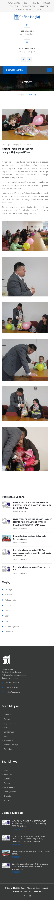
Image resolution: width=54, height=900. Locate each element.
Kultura (8, 605)
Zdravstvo (9, 632)
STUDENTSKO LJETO (23, 9)
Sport (7, 616)
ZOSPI (26, 3)
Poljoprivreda (10, 600)
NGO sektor (8, 740)
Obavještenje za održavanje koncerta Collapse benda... (29, 537)
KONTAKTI (38, 9)
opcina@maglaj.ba (27, 34)
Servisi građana (10, 791)
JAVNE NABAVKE (14, 3)
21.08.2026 (22, 559)
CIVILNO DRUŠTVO (29, 6)
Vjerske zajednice (12, 626)
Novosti (32, 94)
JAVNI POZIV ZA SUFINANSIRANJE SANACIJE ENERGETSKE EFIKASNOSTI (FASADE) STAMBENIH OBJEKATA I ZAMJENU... (32, 522)
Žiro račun (8, 796)
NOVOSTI (46, 3)
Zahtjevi (7, 783)
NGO (7, 621)
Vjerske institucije (11, 745)
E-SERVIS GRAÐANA (14, 70)
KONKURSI (14, 6)
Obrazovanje (10, 610)
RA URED (36, 3)
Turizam (8, 594)
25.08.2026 (22, 528)
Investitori (8, 774)
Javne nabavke (9, 787)
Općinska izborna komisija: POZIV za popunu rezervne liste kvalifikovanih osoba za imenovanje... (32, 552)
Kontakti (7, 800)
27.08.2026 (22, 511)
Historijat (8, 589)
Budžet (7, 779)
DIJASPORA (44, 6)
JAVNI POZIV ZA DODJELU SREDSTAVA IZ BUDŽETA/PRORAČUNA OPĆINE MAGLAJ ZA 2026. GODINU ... (32, 505)
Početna (21, 94)
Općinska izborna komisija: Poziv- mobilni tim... (31, 568)
